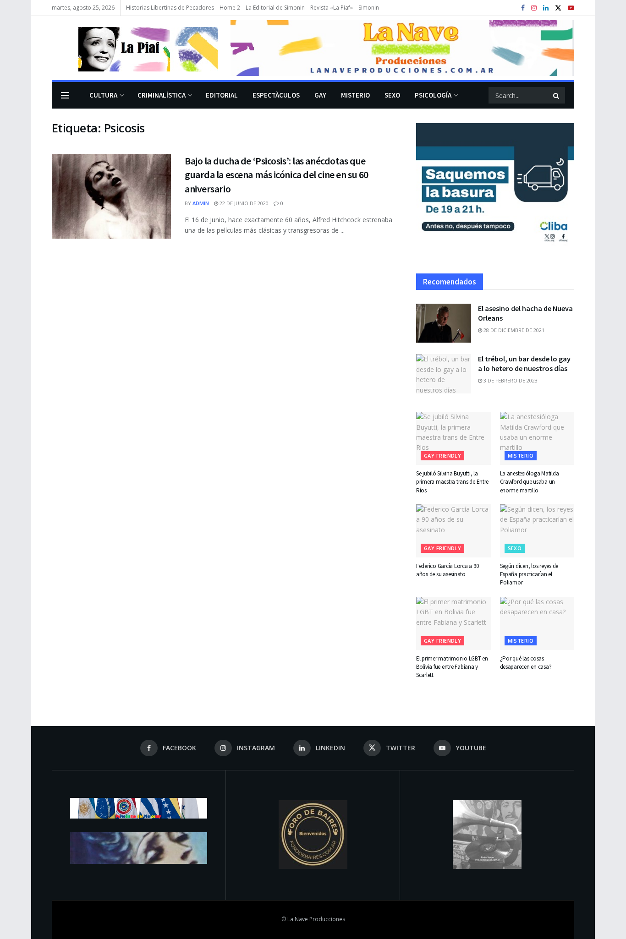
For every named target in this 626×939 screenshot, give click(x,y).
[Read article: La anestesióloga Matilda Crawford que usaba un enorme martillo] (537, 438)
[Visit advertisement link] (402, 48)
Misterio (355, 95)
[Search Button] (557, 95)
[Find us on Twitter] (558, 8)
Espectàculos (276, 95)
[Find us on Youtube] (571, 8)
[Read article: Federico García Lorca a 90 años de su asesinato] (453, 530)
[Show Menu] (65, 95)
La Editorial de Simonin (275, 7)
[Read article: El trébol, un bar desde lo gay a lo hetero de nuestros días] (443, 373)
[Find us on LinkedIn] (546, 8)
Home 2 (230, 7)
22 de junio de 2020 (243, 203)
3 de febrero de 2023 (510, 380)
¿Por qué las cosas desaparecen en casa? (526, 663)
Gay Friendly (442, 455)
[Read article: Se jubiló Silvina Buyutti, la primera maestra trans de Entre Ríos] (453, 438)
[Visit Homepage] (135, 48)
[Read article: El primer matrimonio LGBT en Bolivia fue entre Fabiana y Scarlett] (453, 623)
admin (200, 203)
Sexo (392, 95)
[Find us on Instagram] (534, 8)
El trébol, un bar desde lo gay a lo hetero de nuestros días (524, 363)
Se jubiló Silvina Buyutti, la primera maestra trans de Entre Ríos (452, 482)
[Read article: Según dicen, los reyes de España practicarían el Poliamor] (537, 530)
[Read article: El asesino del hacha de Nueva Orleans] (443, 323)
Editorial (222, 95)
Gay (320, 95)
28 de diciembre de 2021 (513, 330)
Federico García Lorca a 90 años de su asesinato (447, 570)
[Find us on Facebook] (523, 8)
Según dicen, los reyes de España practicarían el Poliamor (529, 574)
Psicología (433, 95)
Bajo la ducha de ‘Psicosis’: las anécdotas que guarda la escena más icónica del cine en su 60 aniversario (276, 175)
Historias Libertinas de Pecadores (170, 7)
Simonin (368, 7)
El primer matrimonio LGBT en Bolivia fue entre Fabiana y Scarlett (452, 667)
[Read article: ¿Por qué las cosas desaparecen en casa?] (537, 623)
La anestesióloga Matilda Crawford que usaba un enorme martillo (529, 482)
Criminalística (161, 95)
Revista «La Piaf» (331, 7)
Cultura (103, 95)
